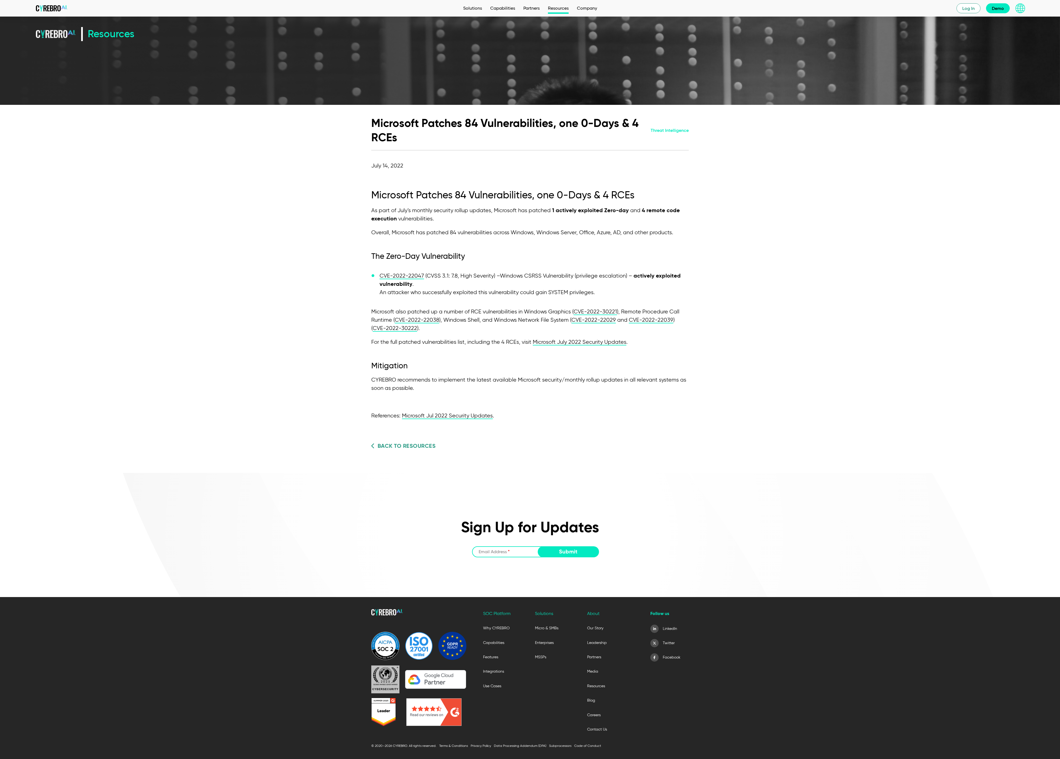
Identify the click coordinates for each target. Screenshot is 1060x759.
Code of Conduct (587, 746)
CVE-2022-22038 (417, 319)
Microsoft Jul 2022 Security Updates (447, 415)
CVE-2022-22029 (593, 319)
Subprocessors (560, 746)
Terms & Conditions (453, 746)
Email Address (494, 551)
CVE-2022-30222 (395, 328)
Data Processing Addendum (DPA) (520, 746)
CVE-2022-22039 (651, 319)
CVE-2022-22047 (402, 275)
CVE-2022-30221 (595, 311)
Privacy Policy (481, 746)
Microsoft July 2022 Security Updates (579, 342)
